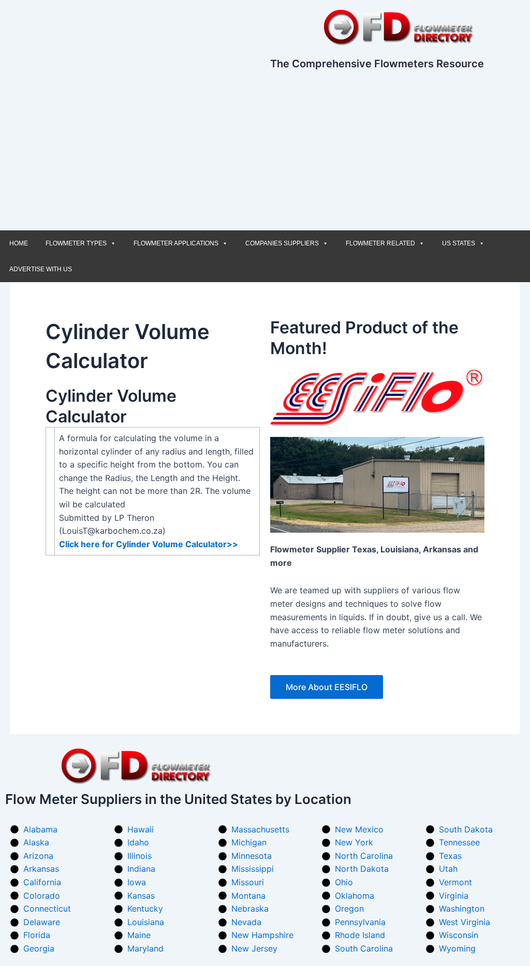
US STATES (458, 243)
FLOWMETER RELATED (380, 243)
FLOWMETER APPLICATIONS (176, 243)
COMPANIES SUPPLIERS (282, 243)
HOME (18, 243)
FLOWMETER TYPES (76, 243)
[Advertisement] (265, 152)
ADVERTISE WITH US (40, 269)
